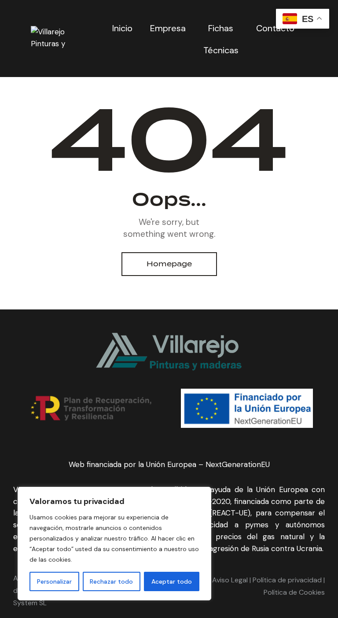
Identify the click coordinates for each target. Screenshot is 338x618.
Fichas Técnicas (221, 39)
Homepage (169, 264)
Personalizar (54, 581)
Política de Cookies (294, 592)
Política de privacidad (286, 580)
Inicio (122, 28)
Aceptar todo (171, 581)
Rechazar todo (111, 581)
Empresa (168, 28)
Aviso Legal (230, 580)
